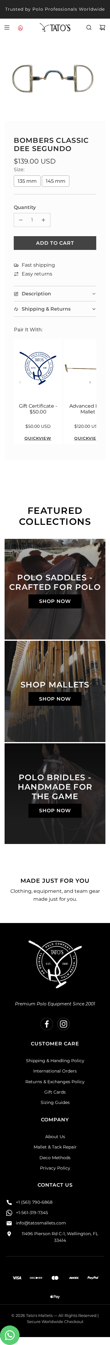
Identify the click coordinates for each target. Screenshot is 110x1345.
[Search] (89, 27)
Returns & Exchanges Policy (55, 1081)
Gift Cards (55, 1092)
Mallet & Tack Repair (55, 1147)
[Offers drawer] (20, 27)
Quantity (25, 207)
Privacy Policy (55, 1168)
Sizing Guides (55, 1102)
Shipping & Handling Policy (55, 1060)
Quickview (37, 438)
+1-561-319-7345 (32, 1212)
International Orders (55, 1071)
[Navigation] (6, 27)
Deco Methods (55, 1157)
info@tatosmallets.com (41, 1223)
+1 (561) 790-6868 (34, 1202)
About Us (55, 1136)
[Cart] (102, 27)
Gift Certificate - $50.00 (38, 409)
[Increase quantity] (43, 220)
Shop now (55, 601)
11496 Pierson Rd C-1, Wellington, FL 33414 (60, 1237)
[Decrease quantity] (21, 220)
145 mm (55, 181)
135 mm (27, 181)
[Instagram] (63, 1024)
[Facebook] (47, 1024)
